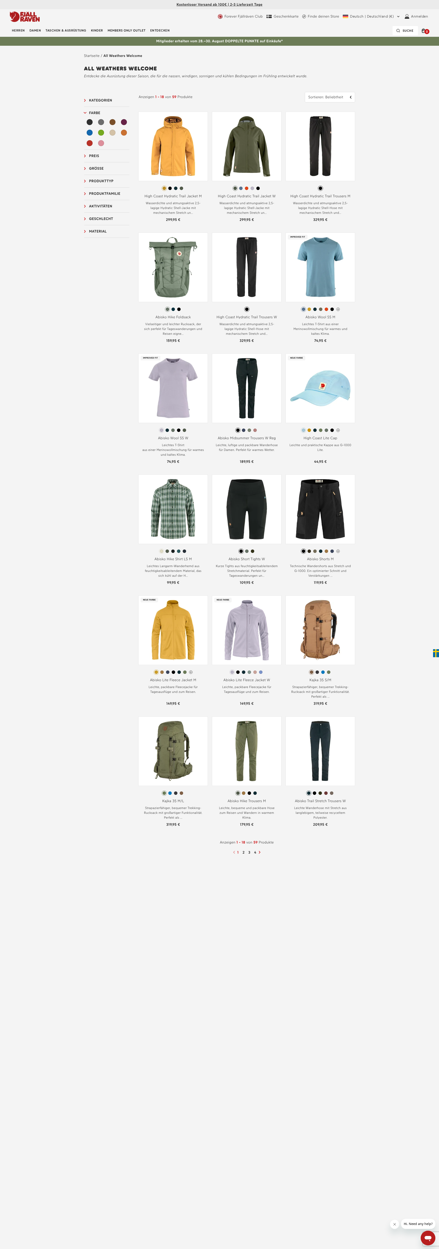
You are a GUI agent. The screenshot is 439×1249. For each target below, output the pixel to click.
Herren (18, 30)
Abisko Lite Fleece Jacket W (246, 680)
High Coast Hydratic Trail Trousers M (320, 196)
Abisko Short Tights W (247, 559)
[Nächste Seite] (260, 852)
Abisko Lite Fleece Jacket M (173, 680)
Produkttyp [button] (101, 181)
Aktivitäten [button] (100, 206)
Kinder (97, 30)
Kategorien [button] (100, 100)
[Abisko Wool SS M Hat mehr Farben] (338, 309)
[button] (424, 31)
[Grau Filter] (101, 122)
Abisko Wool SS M (320, 317)
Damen (35, 30)
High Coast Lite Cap (320, 438)
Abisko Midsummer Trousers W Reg (247, 438)
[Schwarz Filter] (90, 122)
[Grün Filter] (101, 133)
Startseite (92, 56)
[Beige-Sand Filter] (112, 133)
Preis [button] (94, 156)
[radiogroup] (173, 188)
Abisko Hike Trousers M (247, 801)
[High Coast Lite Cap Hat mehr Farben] (338, 430)
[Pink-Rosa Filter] (101, 143)
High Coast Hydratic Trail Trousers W (247, 317)
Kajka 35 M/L (173, 801)
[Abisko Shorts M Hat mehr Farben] (338, 551)
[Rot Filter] (90, 143)
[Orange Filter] (124, 133)
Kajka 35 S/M (321, 680)
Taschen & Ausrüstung (66, 30)
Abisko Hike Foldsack (173, 317)
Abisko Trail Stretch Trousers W (320, 801)
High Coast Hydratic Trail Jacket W (247, 196)
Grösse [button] (96, 168)
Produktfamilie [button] (104, 193)
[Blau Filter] (90, 133)
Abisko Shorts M (320, 559)
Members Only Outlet (127, 30)
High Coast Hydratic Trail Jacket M (173, 196)
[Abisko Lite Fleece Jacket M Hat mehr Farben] (191, 672)
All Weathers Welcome (122, 56)
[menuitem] (18, 30)
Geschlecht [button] (101, 219)
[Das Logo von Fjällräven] (24, 16)
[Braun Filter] (112, 122)
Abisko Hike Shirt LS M (173, 559)
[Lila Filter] (124, 122)
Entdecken (160, 30)
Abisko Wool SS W (173, 438)
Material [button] (98, 231)
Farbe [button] (94, 113)
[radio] (164, 188)
